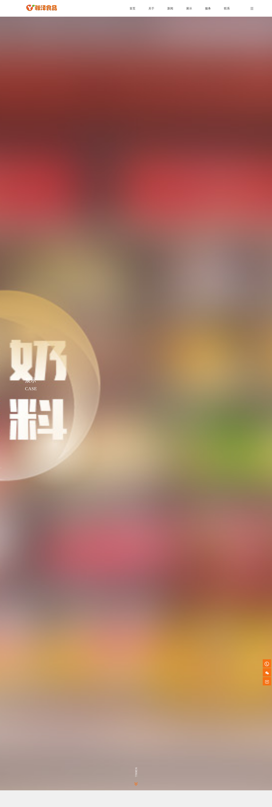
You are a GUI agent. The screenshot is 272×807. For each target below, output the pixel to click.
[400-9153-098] (267, 663)
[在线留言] (267, 681)
